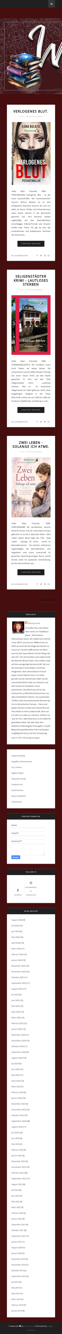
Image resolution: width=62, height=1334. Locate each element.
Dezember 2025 (18, 965)
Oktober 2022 (17, 1172)
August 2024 (16, 1057)
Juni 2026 (15, 931)
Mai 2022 (15, 1201)
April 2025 (15, 1011)
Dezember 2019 (18, 1259)
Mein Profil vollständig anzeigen (25, 737)
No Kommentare (19, 255)
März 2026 (16, 948)
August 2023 (16, 1126)
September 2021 (18, 1236)
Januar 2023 (16, 1155)
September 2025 (18, 983)
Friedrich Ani (17, 784)
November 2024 (18, 1040)
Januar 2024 (16, 1098)
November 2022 (18, 1167)
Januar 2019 (16, 1310)
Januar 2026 (16, 960)
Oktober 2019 (17, 1270)
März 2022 (16, 1207)
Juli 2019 (15, 1282)
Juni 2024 (15, 1069)
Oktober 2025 (17, 977)
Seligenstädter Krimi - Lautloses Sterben (31, 280)
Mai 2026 (15, 937)
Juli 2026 (15, 925)
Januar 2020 (16, 1253)
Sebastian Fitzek (18, 778)
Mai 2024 (15, 1075)
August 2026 (16, 919)
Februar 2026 (17, 954)
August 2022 (16, 1184)
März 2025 (16, 1017)
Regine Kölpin (17, 773)
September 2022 (18, 1178)
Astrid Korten (17, 790)
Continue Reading (31, 243)
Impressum (16, 801)
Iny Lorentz (16, 767)
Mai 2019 (15, 1287)
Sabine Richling (18, 755)
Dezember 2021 (18, 1224)
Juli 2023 (15, 1132)
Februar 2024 (17, 1092)
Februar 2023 (17, 1149)
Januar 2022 (16, 1218)
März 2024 (16, 1086)
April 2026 (15, 942)
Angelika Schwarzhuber (21, 761)
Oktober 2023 (17, 1115)
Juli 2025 (15, 994)
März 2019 (16, 1299)
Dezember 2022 (18, 1161)
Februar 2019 (17, 1305)
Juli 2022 (15, 1190)
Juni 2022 (15, 1195)
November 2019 (18, 1264)
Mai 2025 (15, 1006)
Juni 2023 (15, 1138)
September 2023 (18, 1121)
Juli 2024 (15, 1063)
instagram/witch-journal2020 (31, 891)
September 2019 (18, 1276)
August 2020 (16, 1247)
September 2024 (18, 1052)
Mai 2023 (15, 1144)
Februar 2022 (17, 1213)
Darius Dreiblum (18, 796)
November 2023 (18, 1109)
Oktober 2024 (17, 1046)
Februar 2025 (17, 1023)
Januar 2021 (16, 1241)
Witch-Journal (34, 623)
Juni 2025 (15, 1000)
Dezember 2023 (18, 1103)
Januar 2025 (16, 1029)
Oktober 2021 (17, 1230)
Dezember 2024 (18, 1034)
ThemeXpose (29, 1326)
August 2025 (16, 988)
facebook (18, 895)
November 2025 (18, 971)
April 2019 (15, 1293)
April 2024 (15, 1080)
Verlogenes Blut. (30, 111)
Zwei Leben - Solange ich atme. (30, 444)
